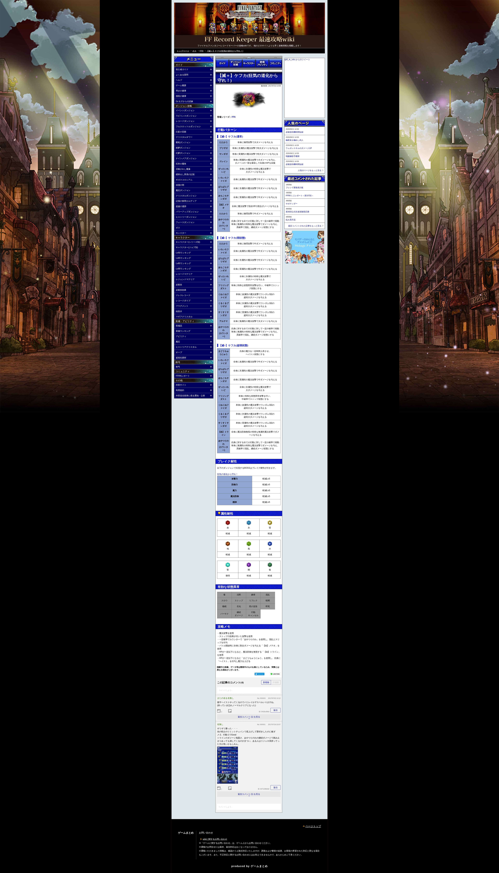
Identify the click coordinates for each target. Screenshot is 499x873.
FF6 (233, 117)
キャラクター (248, 63)
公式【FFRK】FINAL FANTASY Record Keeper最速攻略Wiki (249, 39)
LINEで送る (275, 674)
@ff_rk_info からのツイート (297, 59)
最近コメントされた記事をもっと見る (304, 226)
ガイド (222, 63)
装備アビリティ (262, 63)
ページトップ (313, 826)
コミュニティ (275, 63)
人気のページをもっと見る (309, 170)
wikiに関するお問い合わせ (215, 839)
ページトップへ (290, 270)
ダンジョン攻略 (235, 63)
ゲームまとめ (259, 866)
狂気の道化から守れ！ (227, 474)
